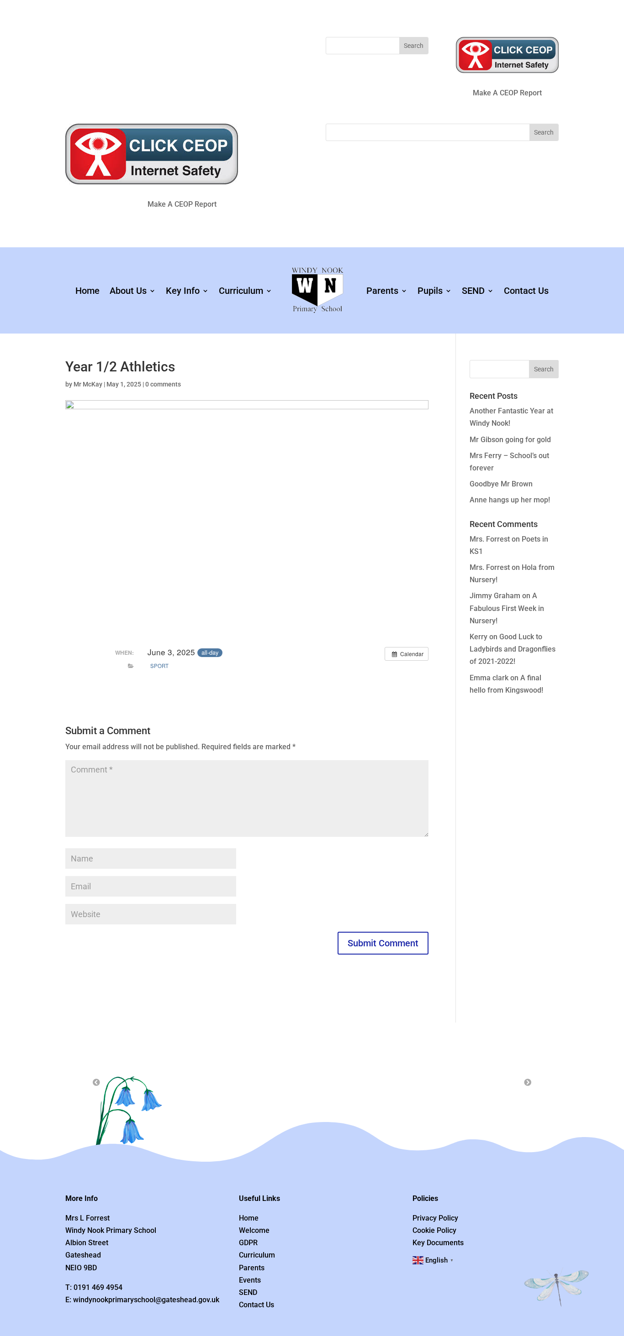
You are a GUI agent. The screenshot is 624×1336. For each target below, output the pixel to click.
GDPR (248, 1242)
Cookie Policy (434, 1230)
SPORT (159, 665)
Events (250, 1280)
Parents (382, 290)
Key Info (183, 290)
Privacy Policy (435, 1218)
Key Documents (438, 1242)
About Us (128, 290)
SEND (473, 290)
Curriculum (241, 290)
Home (87, 290)
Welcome (254, 1230)
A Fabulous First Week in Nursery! (507, 608)
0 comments (163, 384)
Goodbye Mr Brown (501, 484)
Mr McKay (88, 384)
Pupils (430, 290)
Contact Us (526, 290)
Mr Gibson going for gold (510, 439)
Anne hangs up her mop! (510, 500)
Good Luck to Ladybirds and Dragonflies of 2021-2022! (512, 649)
